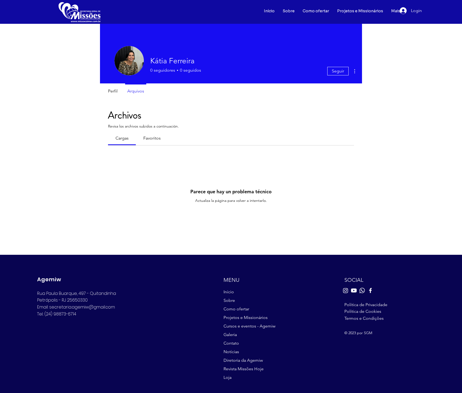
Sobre (229, 300)
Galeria (230, 334)
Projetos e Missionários (246, 317)
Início (229, 291)
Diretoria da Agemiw (243, 360)
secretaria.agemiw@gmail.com (82, 307)
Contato (231, 343)
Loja (228, 377)
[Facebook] (370, 290)
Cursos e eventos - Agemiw (249, 326)
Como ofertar (236, 308)
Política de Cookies (362, 311)
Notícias (231, 351)
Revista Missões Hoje (244, 368)
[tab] (122, 138)
